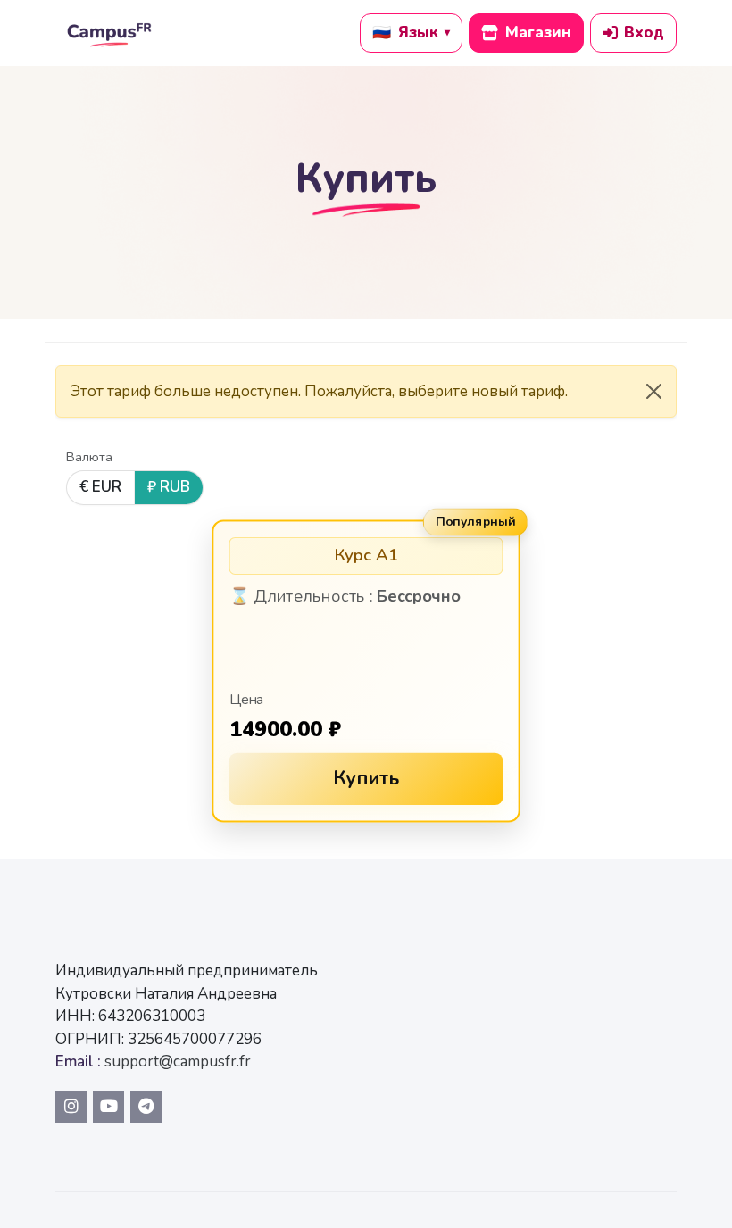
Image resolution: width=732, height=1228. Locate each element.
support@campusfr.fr (177, 1061)
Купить (366, 779)
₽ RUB (168, 487)
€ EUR (100, 487)
